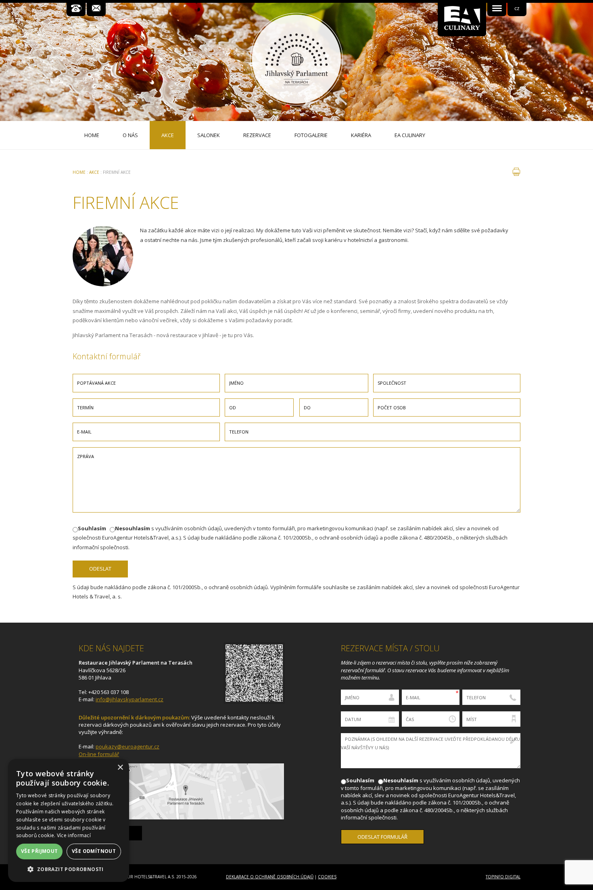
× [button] (120, 768)
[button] (68, 869)
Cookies (327, 877)
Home (79, 172)
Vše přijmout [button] (39, 851)
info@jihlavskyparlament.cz (129, 699)
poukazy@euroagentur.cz (127, 746)
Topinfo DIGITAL (503, 877)
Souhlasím (92, 528)
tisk (516, 172)
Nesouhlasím (132, 528)
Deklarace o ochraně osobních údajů (269, 877)
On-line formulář (99, 754)
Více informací (74, 835)
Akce (94, 172)
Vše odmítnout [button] (94, 851)
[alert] (68, 820)
